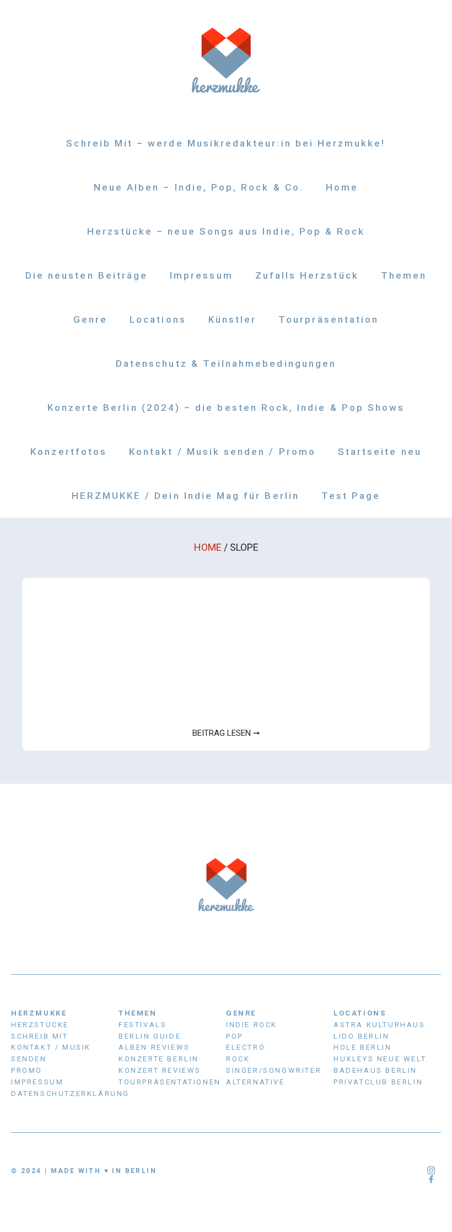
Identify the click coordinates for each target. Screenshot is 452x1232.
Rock (238, 1059)
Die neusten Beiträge (86, 275)
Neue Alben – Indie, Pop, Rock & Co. (199, 187)
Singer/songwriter (273, 1070)
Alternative (255, 1082)
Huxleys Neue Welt (379, 1059)
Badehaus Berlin (375, 1070)
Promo (26, 1070)
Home (342, 187)
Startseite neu (380, 451)
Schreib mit (39, 1036)
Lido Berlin (361, 1036)
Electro (245, 1047)
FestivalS (142, 1025)
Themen (404, 275)
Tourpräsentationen (170, 1082)
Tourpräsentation (328, 319)
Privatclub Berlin (378, 1082)
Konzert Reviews (160, 1070)
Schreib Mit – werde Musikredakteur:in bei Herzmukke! (225, 143)
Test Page (351, 495)
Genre (90, 319)
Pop (234, 1036)
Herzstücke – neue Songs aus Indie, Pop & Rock (226, 231)
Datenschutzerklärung (70, 1093)
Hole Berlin (362, 1047)
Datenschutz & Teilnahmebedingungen (226, 363)
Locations (158, 319)
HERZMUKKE (39, 1013)
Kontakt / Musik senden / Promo (222, 451)
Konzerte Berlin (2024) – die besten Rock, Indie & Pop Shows (226, 407)
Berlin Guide (150, 1036)
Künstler (232, 319)
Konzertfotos (68, 451)
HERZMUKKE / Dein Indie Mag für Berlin (185, 495)
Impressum (201, 275)
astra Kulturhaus (379, 1025)
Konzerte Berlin (159, 1059)
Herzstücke (40, 1025)
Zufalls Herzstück (307, 275)
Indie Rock (251, 1025)
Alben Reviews (154, 1047)
